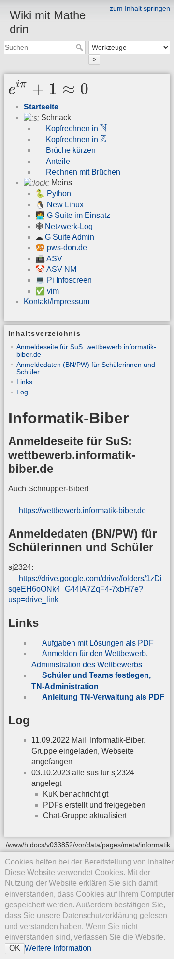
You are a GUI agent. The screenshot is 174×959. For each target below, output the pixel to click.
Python (59, 193)
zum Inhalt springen (140, 8)
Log (22, 392)
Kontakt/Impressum (56, 301)
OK (14, 948)
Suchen (80, 47)
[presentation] (48, 89)
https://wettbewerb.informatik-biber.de (82, 510)
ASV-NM (61, 269)
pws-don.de (67, 247)
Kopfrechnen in (76, 128)
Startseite (41, 107)
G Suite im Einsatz (78, 215)
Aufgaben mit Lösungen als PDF (98, 643)
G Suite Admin (69, 237)
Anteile (58, 161)
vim (53, 291)
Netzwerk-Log (69, 226)
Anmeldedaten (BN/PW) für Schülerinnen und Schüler (85, 368)
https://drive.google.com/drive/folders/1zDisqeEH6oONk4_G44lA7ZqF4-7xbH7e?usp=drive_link (85, 589)
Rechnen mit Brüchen (83, 172)
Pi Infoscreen (69, 280)
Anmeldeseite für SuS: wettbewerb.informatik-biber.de (86, 350)
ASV (54, 259)
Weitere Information (58, 948)
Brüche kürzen (71, 150)
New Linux (65, 205)
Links (24, 382)
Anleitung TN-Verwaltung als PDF (103, 697)
